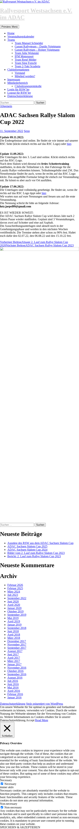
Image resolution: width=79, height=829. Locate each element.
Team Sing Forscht (26, 63)
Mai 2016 (13, 687)
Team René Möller (25, 59)
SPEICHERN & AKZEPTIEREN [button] (20, 827)
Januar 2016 (14, 697)
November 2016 (16, 667)
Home (11, 33)
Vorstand (20, 72)
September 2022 (16, 598)
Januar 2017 (14, 664)
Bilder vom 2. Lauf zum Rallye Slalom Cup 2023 (36, 553)
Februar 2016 (15, 694)
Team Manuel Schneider (29, 43)
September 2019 (16, 614)
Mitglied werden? (25, 76)
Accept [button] (30, 720)
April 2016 (13, 690)
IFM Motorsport (24, 56)
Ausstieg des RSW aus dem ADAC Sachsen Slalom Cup (40, 543)
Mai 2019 (13, 618)
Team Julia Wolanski (27, 53)
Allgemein (6, 106)
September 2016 (16, 674)
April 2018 (13, 634)
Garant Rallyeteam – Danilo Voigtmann (38, 46)
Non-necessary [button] (8, 803)
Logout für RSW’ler (19, 92)
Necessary (10, 783)
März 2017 (13, 661)
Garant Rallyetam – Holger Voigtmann (37, 49)
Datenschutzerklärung (20, 96)
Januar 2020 (14, 608)
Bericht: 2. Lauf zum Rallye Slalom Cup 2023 (34, 556)
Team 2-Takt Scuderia (27, 66)
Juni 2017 (13, 654)
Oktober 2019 (15, 611)
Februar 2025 (15, 588)
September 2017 (16, 647)
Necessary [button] (6, 780)
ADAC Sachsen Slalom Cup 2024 (27, 549)
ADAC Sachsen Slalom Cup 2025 (27, 546)
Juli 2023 (12, 594)
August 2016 (14, 677)
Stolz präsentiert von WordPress (44, 703)
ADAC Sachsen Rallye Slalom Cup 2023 (40, 245)
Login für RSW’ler (18, 89)
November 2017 (16, 644)
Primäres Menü (9, 26)
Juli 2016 (12, 680)
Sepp (27, 131)
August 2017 (14, 651)
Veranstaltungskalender (20, 36)
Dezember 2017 (16, 641)
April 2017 (13, 657)
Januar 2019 (14, 624)
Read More (41, 720)
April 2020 (13, 604)
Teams (11, 39)
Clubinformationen (18, 69)
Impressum (13, 79)
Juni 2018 (13, 631)
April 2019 (13, 621)
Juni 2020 (13, 601)
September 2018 (16, 628)
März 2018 (13, 637)
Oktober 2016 (15, 671)
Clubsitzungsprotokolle (28, 86)
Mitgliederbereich (17, 82)
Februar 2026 (15, 584)
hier (69, 143)
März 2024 (13, 591)
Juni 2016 (13, 684)
